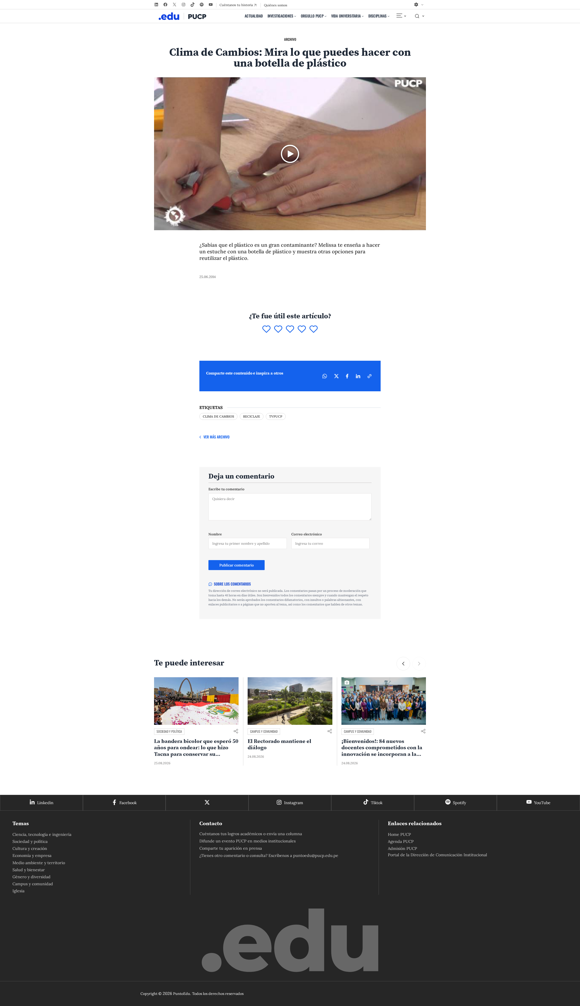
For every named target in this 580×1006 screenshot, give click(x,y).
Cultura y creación (29, 848)
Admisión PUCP (402, 848)
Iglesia (18, 890)
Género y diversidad (31, 876)
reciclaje (251, 416)
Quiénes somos (275, 5)
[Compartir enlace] (236, 731)
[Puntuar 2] (278, 329)
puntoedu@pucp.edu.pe (315, 855)
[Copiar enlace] (369, 376)
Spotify (459, 802)
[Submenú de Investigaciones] (295, 16)
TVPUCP (275, 416)
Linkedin (45, 802)
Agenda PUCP (401, 841)
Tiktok (376, 802)
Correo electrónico (306, 534)
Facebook (128, 802)
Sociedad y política (263, 731)
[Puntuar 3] (290, 329)
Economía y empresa (31, 855)
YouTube (542, 802)
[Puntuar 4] (302, 329)
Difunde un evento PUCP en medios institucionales (247, 841)
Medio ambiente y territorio (175, 731)
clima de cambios (218, 416)
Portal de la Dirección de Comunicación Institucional (437, 854)
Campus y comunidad (357, 731)
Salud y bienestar (28, 869)
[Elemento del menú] (401, 16)
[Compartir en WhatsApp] (324, 376)
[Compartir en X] (336, 376)
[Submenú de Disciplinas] (388, 16)
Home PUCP (399, 834)
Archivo (290, 39)
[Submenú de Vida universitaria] (363, 16)
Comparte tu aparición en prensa (230, 848)
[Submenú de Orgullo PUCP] (325, 16)
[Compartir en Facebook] (347, 376)
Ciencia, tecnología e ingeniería (41, 834)
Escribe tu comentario (226, 489)
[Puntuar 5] (314, 329)
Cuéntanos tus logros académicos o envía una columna (250, 833)
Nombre (215, 534)
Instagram (293, 802)
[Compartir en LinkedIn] (357, 376)
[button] (419, 663)
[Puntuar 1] (266, 329)
